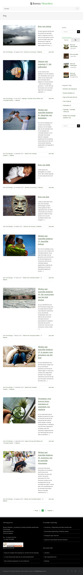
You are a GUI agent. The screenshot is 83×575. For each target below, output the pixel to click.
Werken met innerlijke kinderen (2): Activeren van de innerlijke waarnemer (45, 457)
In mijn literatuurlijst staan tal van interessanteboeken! (19, 557)
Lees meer (51, 52)
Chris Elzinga (9, 52)
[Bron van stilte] (66, 54)
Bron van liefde (44, 165)
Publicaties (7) (67, 105)
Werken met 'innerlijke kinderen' (31, 277)
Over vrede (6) (67, 101)
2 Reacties (17, 100)
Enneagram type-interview (51, 535)
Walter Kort (38, 571)
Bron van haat (43, 197)
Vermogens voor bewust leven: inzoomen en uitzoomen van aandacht (44, 404)
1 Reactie (11, 155)
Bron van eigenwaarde (73, 45)
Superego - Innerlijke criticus (29, 98)
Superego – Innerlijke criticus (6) (69, 110)
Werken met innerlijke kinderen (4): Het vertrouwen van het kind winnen (46, 294)
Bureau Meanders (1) (69, 93)
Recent (66, 40)
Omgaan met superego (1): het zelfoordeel (44, 64)
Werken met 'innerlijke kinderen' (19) (69, 117)
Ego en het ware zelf (30, 441)
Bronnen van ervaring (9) (70, 89)
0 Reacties (39, 52)
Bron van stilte (74, 54)
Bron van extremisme (73, 64)
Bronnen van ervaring (30, 52)
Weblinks (46, 561)
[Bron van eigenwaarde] (66, 45)
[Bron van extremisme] (66, 64)
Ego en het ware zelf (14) (70, 97)
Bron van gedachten (73, 74)
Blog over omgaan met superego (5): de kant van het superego (21, 553)
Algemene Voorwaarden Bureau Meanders (56, 540)
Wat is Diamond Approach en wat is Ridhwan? (16, 561)
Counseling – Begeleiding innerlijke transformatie (58, 527)
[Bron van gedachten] (66, 73)
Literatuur (47, 553)
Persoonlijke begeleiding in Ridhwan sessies (56, 531)
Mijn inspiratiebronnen (50, 557)
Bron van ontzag (44, 26)
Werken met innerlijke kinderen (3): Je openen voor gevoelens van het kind (45, 352)
